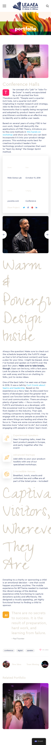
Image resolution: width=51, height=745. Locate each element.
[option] (25, 708)
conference (8, 650)
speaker (30, 650)
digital (20, 650)
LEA (25, 711)
